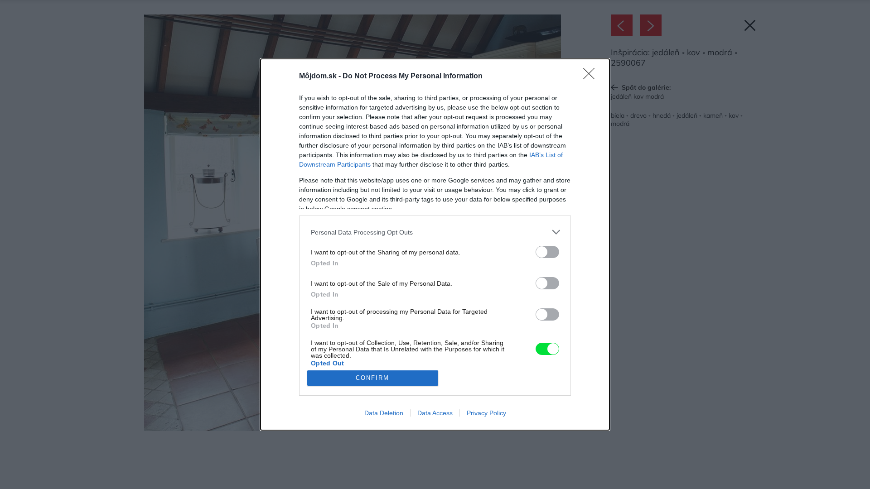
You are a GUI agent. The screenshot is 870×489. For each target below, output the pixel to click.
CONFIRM (372, 377)
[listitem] (435, 232)
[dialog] (435, 244)
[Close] (591, 76)
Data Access (435, 413)
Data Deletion (383, 413)
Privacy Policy (486, 413)
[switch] (547, 252)
